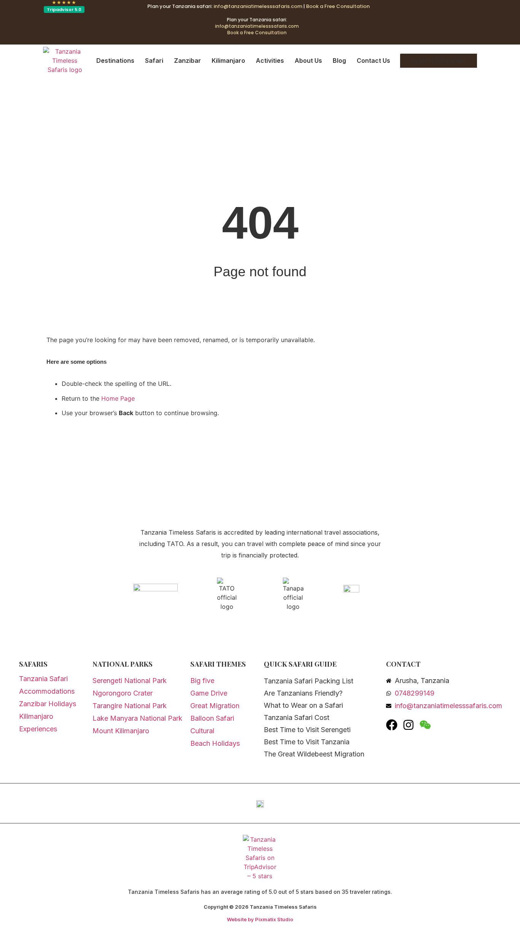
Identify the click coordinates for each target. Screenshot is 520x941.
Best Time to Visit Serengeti (307, 730)
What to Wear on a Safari (303, 705)
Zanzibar (187, 60)
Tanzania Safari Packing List (308, 681)
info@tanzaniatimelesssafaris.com (258, 6)
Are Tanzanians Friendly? (303, 693)
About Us (308, 60)
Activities (270, 60)
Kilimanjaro (228, 60)
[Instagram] (408, 725)
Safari (154, 60)
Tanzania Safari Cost (296, 717)
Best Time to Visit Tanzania (306, 742)
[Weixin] (425, 725)
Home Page (118, 398)
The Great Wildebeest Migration (314, 754)
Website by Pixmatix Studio (260, 919)
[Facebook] (391, 725)
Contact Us (373, 60)
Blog (339, 60)
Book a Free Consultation (338, 6)
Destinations (115, 60)
